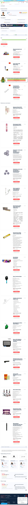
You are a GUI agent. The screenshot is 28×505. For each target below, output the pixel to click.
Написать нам (4, 503)
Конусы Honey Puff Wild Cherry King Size (18, 108)
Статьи (18, 495)
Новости (15, 496)
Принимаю (22, 502)
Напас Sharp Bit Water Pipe (16, 64)
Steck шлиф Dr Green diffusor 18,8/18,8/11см (16, 189)
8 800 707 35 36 (3, 496)
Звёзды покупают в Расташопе (21, 19)
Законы (15, 495)
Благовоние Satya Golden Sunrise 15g (17, 409)
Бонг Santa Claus (17, 389)
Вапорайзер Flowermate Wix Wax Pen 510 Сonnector (17, 424)
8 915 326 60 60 (3, 495)
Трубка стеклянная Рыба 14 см (17, 299)
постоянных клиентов (18, 54)
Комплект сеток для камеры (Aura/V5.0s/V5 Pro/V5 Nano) (17, 151)
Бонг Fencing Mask (17, 276)
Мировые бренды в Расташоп (6, 453)
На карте (3, 467)
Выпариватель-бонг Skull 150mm (17, 323)
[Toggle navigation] (12, 3)
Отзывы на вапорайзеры (8, 19)
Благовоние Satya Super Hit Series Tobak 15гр (17, 206)
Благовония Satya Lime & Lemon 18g (17, 233)
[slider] (1, 39)
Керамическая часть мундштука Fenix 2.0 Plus (17, 359)
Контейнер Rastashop (15, 258)
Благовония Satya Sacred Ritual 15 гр (17, 125)
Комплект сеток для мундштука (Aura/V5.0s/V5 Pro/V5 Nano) (17, 171)
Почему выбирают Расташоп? (21, 22)
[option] (16, 80)
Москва (2, 4)
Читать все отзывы (4, 487)
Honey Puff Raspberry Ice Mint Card (17, 374)
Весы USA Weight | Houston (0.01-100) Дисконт (17, 340)
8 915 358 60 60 (3, 497)
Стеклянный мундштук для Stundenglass (16, 86)
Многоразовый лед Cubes (17, 50)
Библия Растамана (7, 22)
